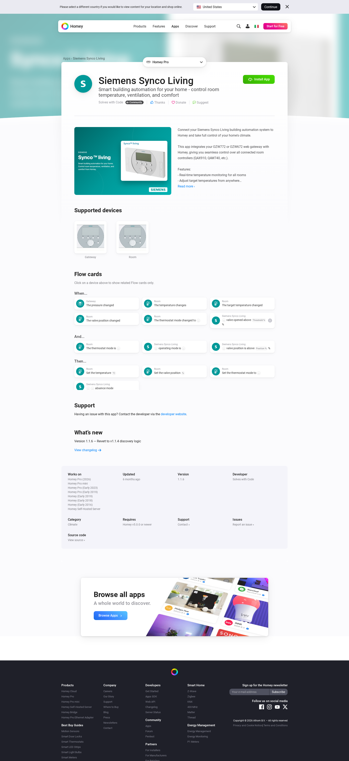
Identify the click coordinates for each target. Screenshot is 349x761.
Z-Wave (191, 691)
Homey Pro (67, 696)
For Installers (152, 750)
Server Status (153, 712)
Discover (191, 26)
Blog (105, 712)
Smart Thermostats (72, 741)
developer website (173, 414)
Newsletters (110, 722)
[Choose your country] (256, 26)
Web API (150, 701)
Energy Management (199, 731)
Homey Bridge (69, 712)
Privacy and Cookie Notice (247, 725)
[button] (225, 7)
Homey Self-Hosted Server (76, 706)
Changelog (151, 706)
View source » (76, 540)
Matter (191, 712)
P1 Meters (193, 741)
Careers (107, 691)
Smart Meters (69, 757)
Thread (191, 717)
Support (209, 26)
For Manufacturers (156, 755)
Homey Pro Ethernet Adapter (77, 717)
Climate (72, 524)
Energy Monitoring (197, 736)
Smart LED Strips (71, 746)
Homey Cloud (69, 691)
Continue (270, 7)
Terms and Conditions (276, 725)
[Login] (247, 26)
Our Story (108, 696)
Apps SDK (151, 696)
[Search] (238, 26)
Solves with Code (243, 479)
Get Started (151, 691)
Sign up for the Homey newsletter (265, 685)
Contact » (184, 524)
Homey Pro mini (70, 701)
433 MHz (192, 706)
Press (106, 717)
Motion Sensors (70, 731)
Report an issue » (243, 524)
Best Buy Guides (72, 725)
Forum (149, 731)
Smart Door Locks (71, 736)
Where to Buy (111, 706)
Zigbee (191, 696)
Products (140, 26)
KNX (189, 701)
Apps (175, 26)
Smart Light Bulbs (71, 752)
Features (159, 26)
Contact (107, 727)
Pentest (149, 736)
